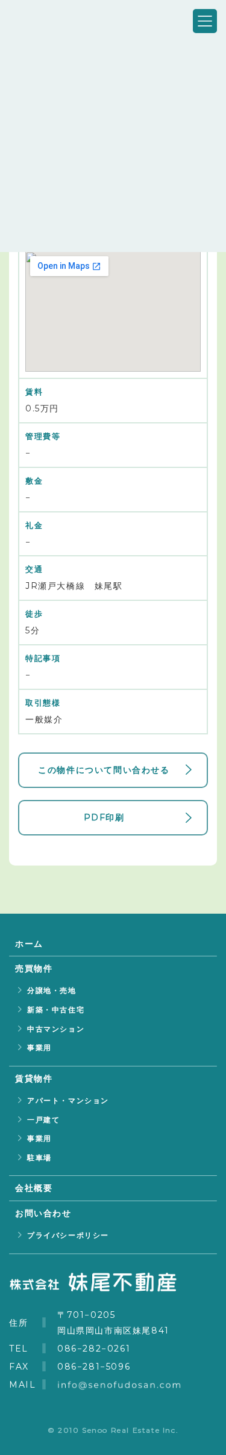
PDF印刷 (104, 817)
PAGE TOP (179, 1424)
